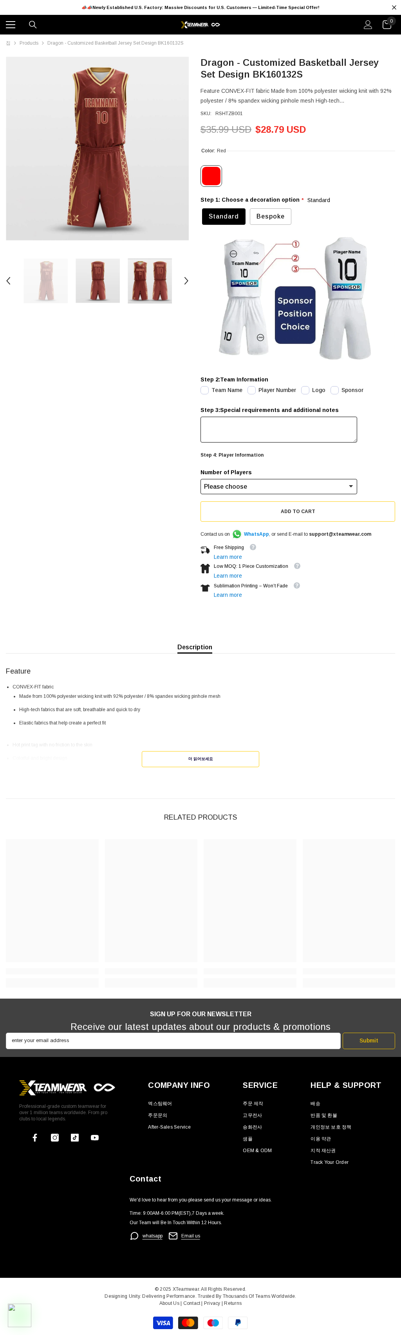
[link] (52, 971)
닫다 (394, 8)
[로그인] (368, 24)
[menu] (10, 24)
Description (194, 647)
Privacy (213, 1303)
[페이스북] (35, 1137)
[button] (8, 281)
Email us (190, 1236)
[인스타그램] (55, 1137)
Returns (233, 1303)
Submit (368, 1040)
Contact (191, 1303)
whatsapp (153, 1236)
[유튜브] (95, 1137)
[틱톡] (75, 1137)
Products (29, 43)
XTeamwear (186, 1289)
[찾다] (33, 24)
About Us (170, 1303)
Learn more (228, 557)
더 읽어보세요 (200, 759)
